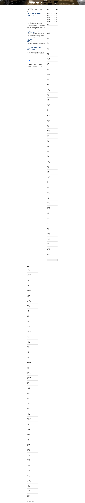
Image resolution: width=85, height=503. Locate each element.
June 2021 (48, 68)
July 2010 (48, 212)
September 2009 (48, 224)
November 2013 (48, 162)
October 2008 (48, 238)
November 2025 (48, 32)
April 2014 (48, 156)
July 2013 (48, 167)
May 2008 (48, 244)
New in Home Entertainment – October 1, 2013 (35, 64)
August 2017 (48, 109)
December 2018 (48, 89)
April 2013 (48, 171)
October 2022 (48, 58)
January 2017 (48, 115)
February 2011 (48, 203)
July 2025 (48, 34)
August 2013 (48, 166)
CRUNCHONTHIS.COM (34, 2)
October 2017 (48, 106)
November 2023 (48, 48)
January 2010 (48, 219)
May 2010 (48, 214)
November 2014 (48, 147)
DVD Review (29, 70)
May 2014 (28, 397)
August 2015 (48, 136)
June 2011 (48, 198)
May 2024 (48, 44)
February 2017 (48, 114)
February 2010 (48, 218)
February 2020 (48, 80)
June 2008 (48, 243)
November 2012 (48, 177)
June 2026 (48, 28)
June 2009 (48, 228)
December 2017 (48, 104)
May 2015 (48, 140)
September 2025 (48, 33)
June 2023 (48, 53)
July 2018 (48, 95)
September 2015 (48, 135)
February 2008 (48, 248)
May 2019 (48, 85)
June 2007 (48, 255)
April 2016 (48, 126)
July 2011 (48, 197)
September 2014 (48, 150)
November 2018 (48, 90)
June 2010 (48, 213)
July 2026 (48, 27)
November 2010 (48, 207)
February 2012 (48, 188)
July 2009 (28, 469)
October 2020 (48, 73)
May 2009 (48, 229)
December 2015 (48, 131)
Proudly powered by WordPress (30, 501)
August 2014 (48, 151)
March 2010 (48, 217)
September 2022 (48, 59)
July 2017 (48, 110)
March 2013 (48, 172)
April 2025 (48, 37)
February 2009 (48, 233)
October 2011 (48, 193)
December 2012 (48, 176)
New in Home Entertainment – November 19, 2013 (41, 64)
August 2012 (48, 181)
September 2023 (48, 49)
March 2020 (48, 79)
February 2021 (48, 70)
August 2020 (48, 74)
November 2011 (48, 192)
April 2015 (48, 141)
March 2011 (48, 202)
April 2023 (48, 54)
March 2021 (48, 69)
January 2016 (48, 130)
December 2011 (29, 433)
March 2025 (48, 38)
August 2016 (48, 121)
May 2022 (48, 63)
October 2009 (48, 223)
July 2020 (48, 75)
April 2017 (48, 111)
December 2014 (48, 146)
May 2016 (48, 125)
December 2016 (48, 116)
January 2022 (48, 64)
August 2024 (48, 42)
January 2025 (48, 39)
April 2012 (48, 186)
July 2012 (48, 182)
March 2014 (48, 157)
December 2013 (48, 161)
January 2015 (48, 145)
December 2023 (29, 289)
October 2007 (48, 253)
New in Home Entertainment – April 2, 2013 (29, 64)
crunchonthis (34, 8)
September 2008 (48, 239)
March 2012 (48, 187)
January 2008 (48, 249)
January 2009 (48, 234)
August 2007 (48, 254)
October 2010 (48, 208)
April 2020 (28, 320)
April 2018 (48, 99)
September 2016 (48, 120)
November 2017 (48, 105)
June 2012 (48, 183)
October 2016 (28, 361)
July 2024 (48, 43)
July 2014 (48, 152)
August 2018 (48, 94)
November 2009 (48, 222)
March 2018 (48, 100)
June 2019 (48, 84)
